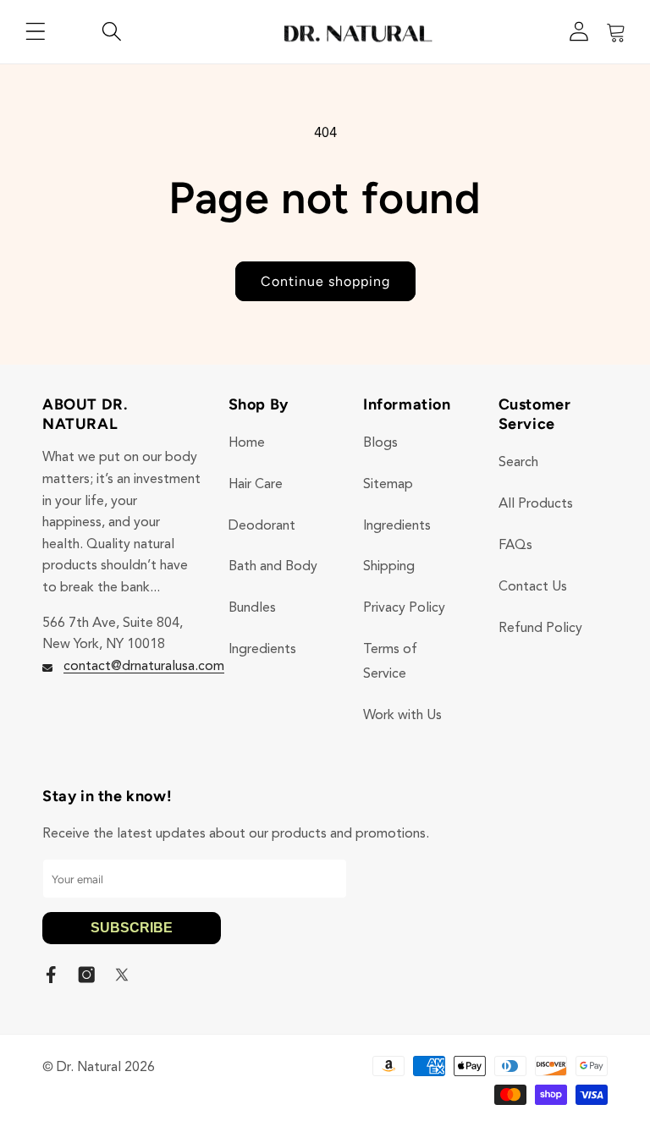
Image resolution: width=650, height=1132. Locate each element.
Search (518, 463)
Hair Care (256, 485)
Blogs (380, 443)
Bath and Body (273, 567)
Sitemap (388, 485)
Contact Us (533, 587)
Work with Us (402, 716)
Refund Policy (540, 628)
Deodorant (262, 526)
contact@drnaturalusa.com (143, 666)
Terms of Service (390, 662)
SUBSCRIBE (132, 927)
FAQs (515, 545)
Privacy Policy (404, 608)
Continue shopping (325, 281)
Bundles (252, 608)
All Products (536, 504)
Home (247, 443)
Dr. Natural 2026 (106, 1067)
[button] (35, 31)
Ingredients (262, 650)
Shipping (389, 567)
